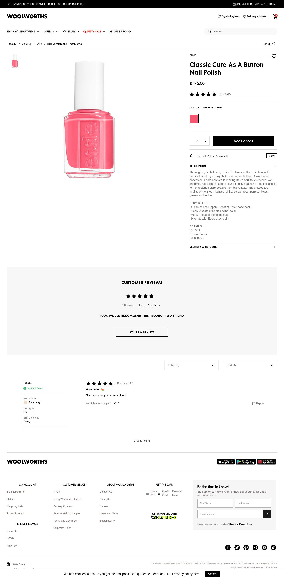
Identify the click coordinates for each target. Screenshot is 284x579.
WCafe (10, 538)
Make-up (26, 44)
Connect (11, 531)
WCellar (69, 31)
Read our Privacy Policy (241, 524)
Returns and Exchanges (66, 513)
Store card (154, 493)
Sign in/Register (16, 491)
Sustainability (107, 520)
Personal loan (177, 493)
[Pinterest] (248, 548)
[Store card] (147, 494)
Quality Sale (92, 31)
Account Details (16, 513)
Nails (39, 44)
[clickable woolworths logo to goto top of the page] (27, 462)
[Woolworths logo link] (27, 16)
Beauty (12, 44)
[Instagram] (257, 548)
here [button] (196, 574)
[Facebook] (229, 548)
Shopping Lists (15, 506)
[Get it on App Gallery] (267, 462)
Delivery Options (62, 506)
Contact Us (106, 491)
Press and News (109, 513)
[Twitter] (238, 548)
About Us (105, 499)
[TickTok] (275, 548)
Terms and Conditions (65, 520)
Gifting (49, 31)
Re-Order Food (120, 31)
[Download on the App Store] (226, 462)
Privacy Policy (271, 567)
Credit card (165, 493)
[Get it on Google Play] (246, 462)
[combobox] (244, 32)
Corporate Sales (62, 527)
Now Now (12, 545)
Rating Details (147, 305)
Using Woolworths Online (67, 499)
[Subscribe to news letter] (267, 514)
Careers (104, 506)
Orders (10, 499)
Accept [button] (212, 574)
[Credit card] (159, 494)
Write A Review (142, 331)
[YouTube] (266, 548)
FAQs (56, 491)
